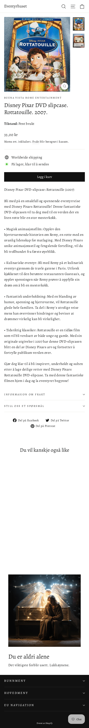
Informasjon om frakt (24, 394)
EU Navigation (19, 705)
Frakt (35, 141)
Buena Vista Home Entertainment (33, 97)
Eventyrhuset (15, 6)
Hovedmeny (16, 693)
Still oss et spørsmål (24, 406)
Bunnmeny (15, 681)
